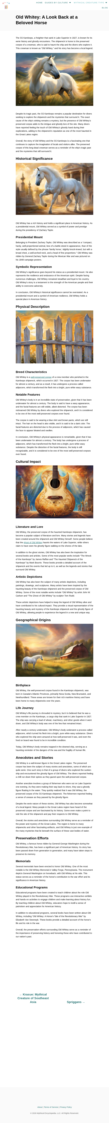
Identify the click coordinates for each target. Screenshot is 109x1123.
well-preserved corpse (41, 377)
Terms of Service (51, 1107)
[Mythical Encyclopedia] (13, 5)
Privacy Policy (66, 1107)
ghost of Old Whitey (33, 542)
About (39, 1107)
